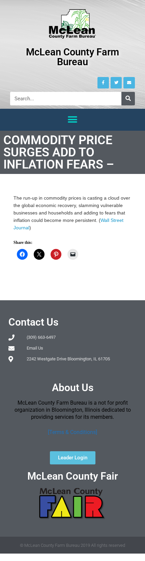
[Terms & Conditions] (72, 432)
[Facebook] (103, 82)
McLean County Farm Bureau (72, 57)
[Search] (128, 98)
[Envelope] (129, 82)
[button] (72, 119)
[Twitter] (116, 82)
